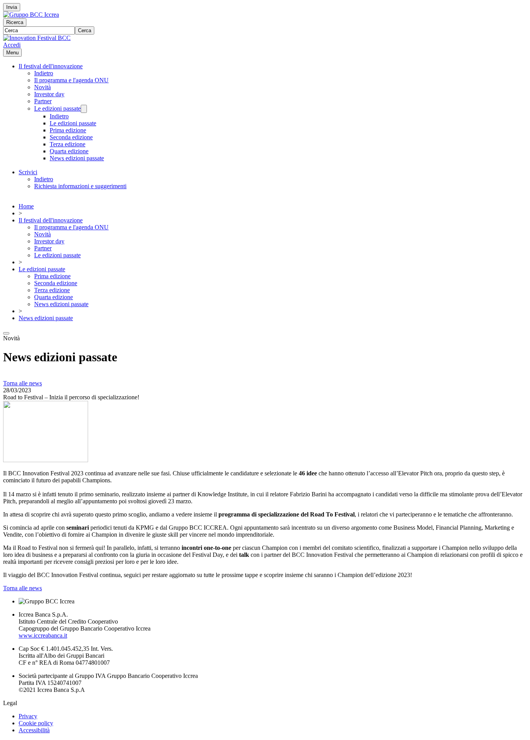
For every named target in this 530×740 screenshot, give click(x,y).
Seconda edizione (71, 137)
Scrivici (28, 172)
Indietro (43, 73)
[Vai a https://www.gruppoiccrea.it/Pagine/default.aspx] (31, 14)
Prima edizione (68, 130)
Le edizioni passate (57, 108)
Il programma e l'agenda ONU (71, 80)
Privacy (28, 716)
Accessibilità (34, 730)
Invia (11, 7)
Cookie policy (36, 723)
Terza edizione (67, 144)
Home (26, 206)
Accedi (12, 45)
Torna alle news (22, 383)
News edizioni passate (77, 158)
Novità (42, 87)
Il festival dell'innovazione (51, 66)
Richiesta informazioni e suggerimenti (80, 186)
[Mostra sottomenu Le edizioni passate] (84, 109)
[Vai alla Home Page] (37, 38)
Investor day (49, 94)
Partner (43, 101)
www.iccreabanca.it (43, 635)
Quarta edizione (69, 151)
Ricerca (14, 22)
